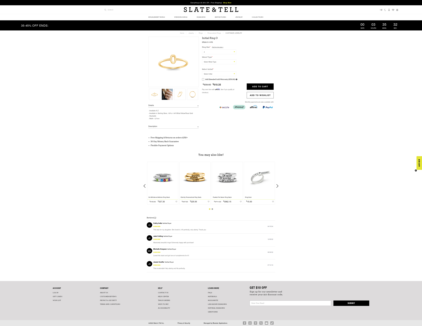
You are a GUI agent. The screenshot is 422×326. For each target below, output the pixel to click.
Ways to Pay (163, 304)
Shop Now (227, 3)
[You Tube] (266, 323)
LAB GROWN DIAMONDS (217, 304)
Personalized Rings (214, 33)
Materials (212, 296)
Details (151, 105)
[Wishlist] (393, 10)
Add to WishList (260, 95)
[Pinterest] (255, 323)
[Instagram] (250, 323)
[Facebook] (244, 323)
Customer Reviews (108, 296)
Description (152, 126)
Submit (351, 303)
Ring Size (212, 47)
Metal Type (207, 57)
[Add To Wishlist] (176, 201)
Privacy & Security (184, 323)
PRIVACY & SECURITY (108, 300)
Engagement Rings (156, 17)
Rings (201, 33)
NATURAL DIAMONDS (216, 308)
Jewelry (239, 17)
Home (182, 33)
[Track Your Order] (381, 10)
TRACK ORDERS (164, 300)
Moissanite (213, 300)
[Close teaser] (416, 170)
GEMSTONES (213, 312)
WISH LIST (57, 300)
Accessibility (164, 308)
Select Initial (208, 69)
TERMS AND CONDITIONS (110, 304)
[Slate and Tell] (211, 9)
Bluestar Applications (220, 323)
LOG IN (55, 292)
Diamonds (201, 17)
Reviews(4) (151, 218)
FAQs (210, 292)
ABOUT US (104, 292)
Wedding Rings (180, 17)
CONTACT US (163, 292)
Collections (257, 17)
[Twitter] (261, 323)
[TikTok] (272, 323)
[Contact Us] (385, 10)
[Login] (389, 10)
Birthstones (220, 17)
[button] (419, 163)
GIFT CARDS (57, 296)
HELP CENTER (163, 296)
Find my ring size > (217, 47)
